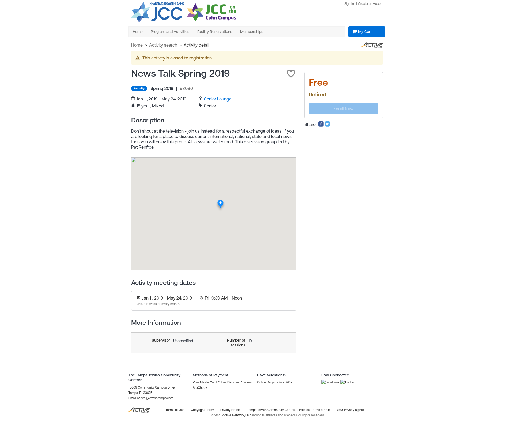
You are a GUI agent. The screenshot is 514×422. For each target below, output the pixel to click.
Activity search (163, 45)
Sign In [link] (349, 4)
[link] (218, 98)
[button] (291, 73)
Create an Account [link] (372, 4)
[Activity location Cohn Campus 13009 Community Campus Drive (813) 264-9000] (220, 201)
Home (137, 45)
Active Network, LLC (236, 415)
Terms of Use (320, 410)
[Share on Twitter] (327, 125)
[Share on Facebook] (321, 125)
